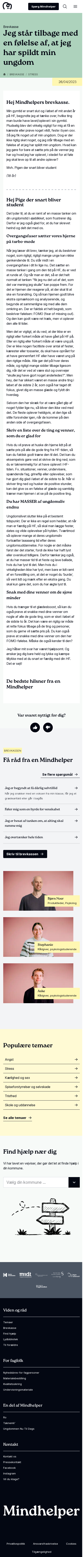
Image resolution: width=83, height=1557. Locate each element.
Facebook (9, 1467)
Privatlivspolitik (16, 1543)
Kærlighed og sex (17, 1078)
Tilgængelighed (41, 1551)
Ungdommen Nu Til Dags (18, 1428)
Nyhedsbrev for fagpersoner (21, 1372)
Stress (33, 74)
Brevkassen (12, 750)
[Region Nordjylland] (41, 1275)
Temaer (8, 1322)
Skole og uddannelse (20, 1105)
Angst (9, 1059)
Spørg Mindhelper (43, 6)
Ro (4, 1417)
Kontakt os (9, 1456)
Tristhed (11, 1096)
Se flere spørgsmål (57, 774)
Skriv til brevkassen (22, 854)
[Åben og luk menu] (75, 6)
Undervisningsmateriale (18, 1389)
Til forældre (10, 1344)
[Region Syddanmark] (74, 1275)
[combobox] (41, 1182)
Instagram (9, 1473)
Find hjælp (9, 1333)
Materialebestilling (14, 1378)
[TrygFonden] (41, 1286)
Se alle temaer (14, 1118)
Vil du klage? (11, 1479)
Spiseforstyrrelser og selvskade (27, 1087)
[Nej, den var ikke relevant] (48, 727)
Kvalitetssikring (12, 1384)
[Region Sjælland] (58, 1275)
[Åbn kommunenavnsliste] (74, 1182)
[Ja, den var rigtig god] (35, 727)
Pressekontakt (12, 1462)
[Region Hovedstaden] (9, 1275)
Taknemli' (9, 1423)
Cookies (71, 1543)
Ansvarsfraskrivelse (45, 1543)
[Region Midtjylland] (25, 1275)
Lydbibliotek (10, 1339)
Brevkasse (17, 74)
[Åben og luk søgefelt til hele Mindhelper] (64, 6)
